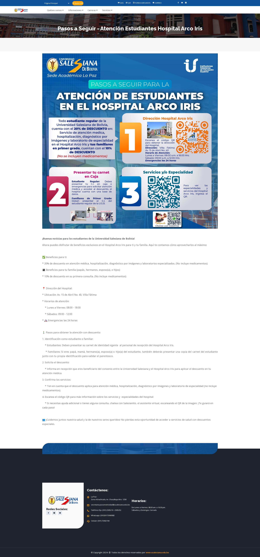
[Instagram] (186, 3)
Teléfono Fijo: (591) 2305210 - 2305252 (106, 510)
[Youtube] (182, 3)
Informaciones (75, 10)
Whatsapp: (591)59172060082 (103, 515)
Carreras (92, 10)
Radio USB (78, 3)
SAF (129, 3)
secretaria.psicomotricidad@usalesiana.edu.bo (109, 504)
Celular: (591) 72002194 (100, 521)
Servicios (106, 10)
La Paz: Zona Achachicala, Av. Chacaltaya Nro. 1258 (108, 498)
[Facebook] (178, 3)
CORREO (158, 3)
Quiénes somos (54, 10)
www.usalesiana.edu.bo (157, 552)
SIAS (122, 3)
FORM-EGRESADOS (142, 3)
